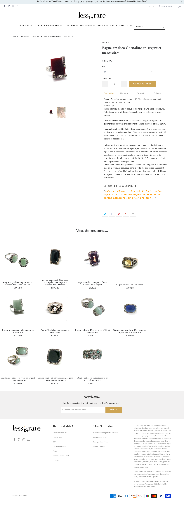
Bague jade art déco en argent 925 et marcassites (92, 308)
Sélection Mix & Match (61, 456)
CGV (54, 442)
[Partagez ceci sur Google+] (126, 214)
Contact (140, 93)
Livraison (124, 93)
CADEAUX (101, 26)
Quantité (106, 78)
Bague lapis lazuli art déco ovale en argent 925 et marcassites (129, 308)
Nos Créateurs (26, 26)
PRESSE (122, 26)
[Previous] (17, 72)
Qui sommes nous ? (60, 433)
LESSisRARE (22, 495)
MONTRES (71, 26)
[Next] (94, 72)
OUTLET (113, 26)
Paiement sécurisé (99, 437)
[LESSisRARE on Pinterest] (9, 6)
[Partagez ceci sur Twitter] (105, 214)
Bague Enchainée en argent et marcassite (55, 308)
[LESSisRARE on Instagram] (13, 6)
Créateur (157, 93)
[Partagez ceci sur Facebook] (112, 214)
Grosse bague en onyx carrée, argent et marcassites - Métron (55, 355)
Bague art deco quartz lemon (129, 262)
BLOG (129, 26)
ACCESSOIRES (86, 26)
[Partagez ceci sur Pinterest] (119, 214)
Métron (105, 42)
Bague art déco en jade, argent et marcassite (17, 308)
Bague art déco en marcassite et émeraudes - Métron (92, 355)
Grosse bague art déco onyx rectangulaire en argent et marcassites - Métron (55, 258)
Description (109, 93)
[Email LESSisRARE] (17, 6)
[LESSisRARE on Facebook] (4, 6)
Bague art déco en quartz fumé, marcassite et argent (92, 260)
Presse (55, 451)
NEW (40, 26)
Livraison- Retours (59, 446)
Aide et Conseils (99, 446)
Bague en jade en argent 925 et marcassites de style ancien (17, 260)
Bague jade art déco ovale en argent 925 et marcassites (17, 355)
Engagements (57, 437)
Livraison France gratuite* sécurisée (105, 433)
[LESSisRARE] (92, 15)
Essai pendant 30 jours (101, 442)
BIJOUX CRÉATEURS (53, 26)
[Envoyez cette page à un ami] (133, 214)
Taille (104, 67)
